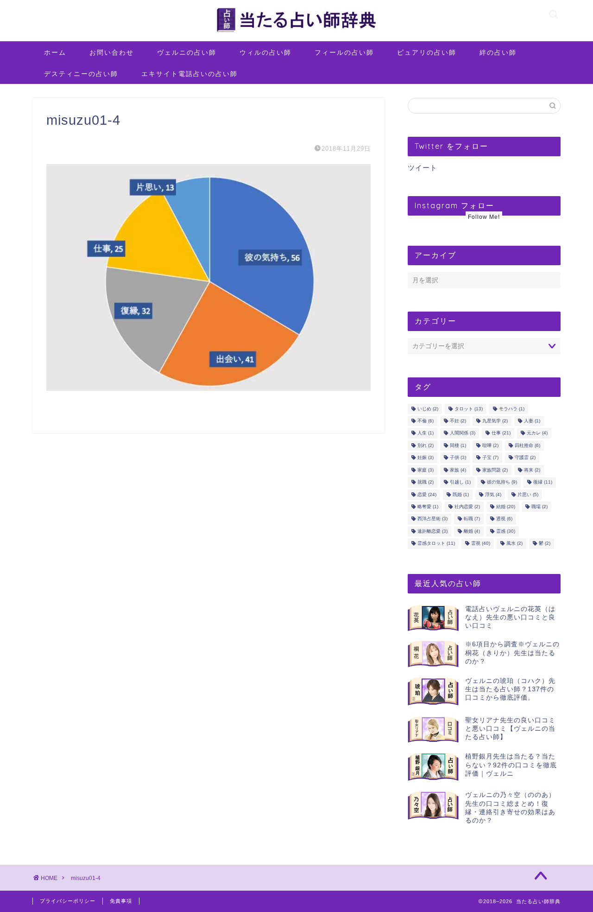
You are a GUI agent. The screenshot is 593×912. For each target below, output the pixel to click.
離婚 (472, 531)
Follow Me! (484, 217)
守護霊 (525, 457)
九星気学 (495, 420)
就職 (425, 482)
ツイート (422, 168)
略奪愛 (427, 506)
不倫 (425, 420)
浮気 (493, 494)
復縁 (542, 482)
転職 (472, 519)
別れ (425, 445)
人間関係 (462, 433)
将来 (532, 469)
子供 (458, 457)
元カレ (537, 433)
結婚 (505, 506)
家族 (458, 469)
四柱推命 (527, 445)
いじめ (427, 408)
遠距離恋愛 (432, 531)
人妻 (532, 420)
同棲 (458, 445)
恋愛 (426, 494)
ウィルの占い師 (265, 52)
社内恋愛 (467, 506)
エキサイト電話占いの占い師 (189, 74)
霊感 (505, 531)
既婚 (461, 494)
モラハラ (511, 408)
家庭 (425, 469)
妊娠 (425, 457)
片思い (527, 494)
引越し (460, 482)
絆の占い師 (498, 52)
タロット (468, 408)
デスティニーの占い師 (81, 74)
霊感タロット (436, 543)
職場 (539, 506)
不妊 (458, 420)
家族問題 (495, 469)
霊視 (480, 543)
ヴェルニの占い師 (186, 52)
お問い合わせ (111, 52)
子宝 (490, 457)
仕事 (501, 433)
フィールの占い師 (344, 52)
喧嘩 (490, 445)
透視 (504, 519)
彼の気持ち (502, 482)
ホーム (55, 52)
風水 (514, 543)
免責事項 (121, 901)
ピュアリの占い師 (426, 52)
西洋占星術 (432, 519)
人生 (425, 433)
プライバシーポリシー (67, 901)
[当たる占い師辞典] (296, 32)
